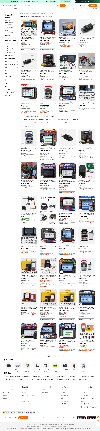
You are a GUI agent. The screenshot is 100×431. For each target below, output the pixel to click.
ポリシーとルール (26, 403)
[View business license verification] (63, 429)
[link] (98, 417)
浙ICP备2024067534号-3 (87, 428)
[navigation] (11, 184)
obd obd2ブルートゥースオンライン (50, 122)
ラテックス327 (77, 122)
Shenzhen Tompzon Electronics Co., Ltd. (48, 111)
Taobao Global (56, 424)
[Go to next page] (69, 355)
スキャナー (87, 379)
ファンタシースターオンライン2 (74, 379)
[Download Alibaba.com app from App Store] (81, 417)
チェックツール (37, 376)
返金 (62, 398)
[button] (58, 5)
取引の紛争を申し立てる (66, 395)
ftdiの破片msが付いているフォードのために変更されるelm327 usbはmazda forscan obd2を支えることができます (45, 119)
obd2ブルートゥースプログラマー (13, 376)
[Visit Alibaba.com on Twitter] (87, 407)
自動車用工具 (44, 13)
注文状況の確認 (84, 395)
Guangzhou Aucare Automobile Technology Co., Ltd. (29, 111)
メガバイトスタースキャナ (48, 116)
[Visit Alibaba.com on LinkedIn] (84, 407)
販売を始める (84, 392)
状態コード (87, 122)
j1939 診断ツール (26, 126)
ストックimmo (83, 376)
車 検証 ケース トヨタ (42, 379)
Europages (71, 424)
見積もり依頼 (45, 392)
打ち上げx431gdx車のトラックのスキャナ (31, 116)
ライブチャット (64, 392)
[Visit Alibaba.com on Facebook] (81, 407)
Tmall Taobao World (42, 424)
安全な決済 (24, 390)
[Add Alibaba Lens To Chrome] (23, 417)
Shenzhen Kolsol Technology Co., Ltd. (29, 48)
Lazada (50, 424)
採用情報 (5, 398)
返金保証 (24, 392)
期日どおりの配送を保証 (28, 395)
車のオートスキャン (48, 376)
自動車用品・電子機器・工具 (32, 13)
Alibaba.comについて (8, 386)
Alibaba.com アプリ (61, 417)
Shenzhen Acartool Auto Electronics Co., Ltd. (48, 48)
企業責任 (5, 395)
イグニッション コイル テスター (57, 379)
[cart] (77, 5)
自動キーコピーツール (61, 376)
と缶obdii (92, 376)
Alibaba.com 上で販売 (85, 390)
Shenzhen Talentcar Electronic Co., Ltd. (29, 154)
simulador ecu (27, 376)
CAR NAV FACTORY (63, 77)
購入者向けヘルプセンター (67, 390)
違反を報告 (63, 403)
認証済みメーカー (46, 390)
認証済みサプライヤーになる (87, 398)
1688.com (35, 424)
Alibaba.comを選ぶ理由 (8, 390)
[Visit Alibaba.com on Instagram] (90, 407)
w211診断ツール (21, 379)
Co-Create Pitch (6, 392)
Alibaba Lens (6, 417)
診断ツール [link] (52, 13)
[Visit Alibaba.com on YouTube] (93, 407)
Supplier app (52, 417)
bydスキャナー (72, 376)
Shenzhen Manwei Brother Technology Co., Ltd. (67, 45)
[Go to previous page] (46, 355)
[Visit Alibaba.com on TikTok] (96, 407)
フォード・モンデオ (10, 379)
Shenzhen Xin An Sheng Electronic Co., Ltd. (86, 108)
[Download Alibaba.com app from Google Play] (92, 417)
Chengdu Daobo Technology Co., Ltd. (86, 79)
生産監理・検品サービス (28, 401)
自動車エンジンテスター (77, 119)
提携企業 (83, 401)
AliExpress (29, 424)
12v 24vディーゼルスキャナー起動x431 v (31, 122)
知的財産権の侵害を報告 (66, 401)
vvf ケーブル (31, 379)
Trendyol (66, 424)
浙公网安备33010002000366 (74, 428)
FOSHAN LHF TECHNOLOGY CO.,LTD (86, 45)
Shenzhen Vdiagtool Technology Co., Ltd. (67, 110)
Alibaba (21, 13)
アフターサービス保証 (27, 398)
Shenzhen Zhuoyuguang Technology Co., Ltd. (29, 79)
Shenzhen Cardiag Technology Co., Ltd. (48, 79)
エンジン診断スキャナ (65, 122)
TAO (61, 424)
